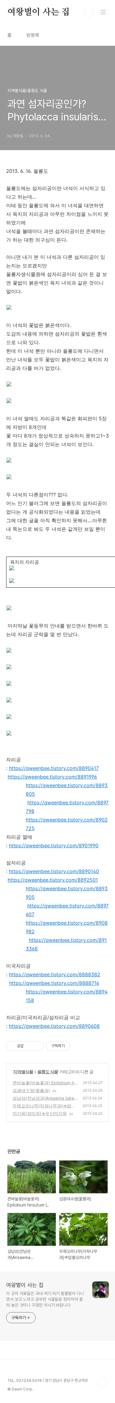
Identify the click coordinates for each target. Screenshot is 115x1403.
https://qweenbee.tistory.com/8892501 (53, 880)
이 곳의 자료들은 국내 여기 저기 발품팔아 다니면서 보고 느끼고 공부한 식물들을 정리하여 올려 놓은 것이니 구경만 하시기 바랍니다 (45, 1299)
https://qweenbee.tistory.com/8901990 (53, 845)
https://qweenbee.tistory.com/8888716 (54, 983)
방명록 (32, 35)
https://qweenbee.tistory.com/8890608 (54, 1026)
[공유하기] (29, 1046)
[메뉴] (103, 12)
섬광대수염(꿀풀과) (31, 1090)
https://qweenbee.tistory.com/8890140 (54, 871)
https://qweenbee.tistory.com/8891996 (52, 777)
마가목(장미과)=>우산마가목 (40, 1113)
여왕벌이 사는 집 (38, 12)
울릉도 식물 (47, 1071)
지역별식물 (23, 1071)
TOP (103, 1383)
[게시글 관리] (37, 1046)
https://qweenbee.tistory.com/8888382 (54, 974)
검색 (89, 12)
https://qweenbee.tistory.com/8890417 (54, 768)
